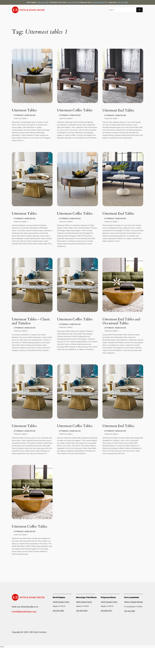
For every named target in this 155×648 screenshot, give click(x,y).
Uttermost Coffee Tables (74, 110)
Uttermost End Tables (118, 110)
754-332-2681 (122, 2)
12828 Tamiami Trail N (61, 602)
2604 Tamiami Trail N (84, 602)
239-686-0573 (98, 2)
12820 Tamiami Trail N (109, 602)
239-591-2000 (43, 2)
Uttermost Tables (24, 110)
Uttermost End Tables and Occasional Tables (121, 321)
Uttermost (19, 115)
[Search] (139, 9)
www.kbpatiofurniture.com (24, 611)
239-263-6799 (72, 2)
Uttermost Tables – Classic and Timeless (31, 321)
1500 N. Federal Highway (133, 602)
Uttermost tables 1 (21, 118)
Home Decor (29, 115)
